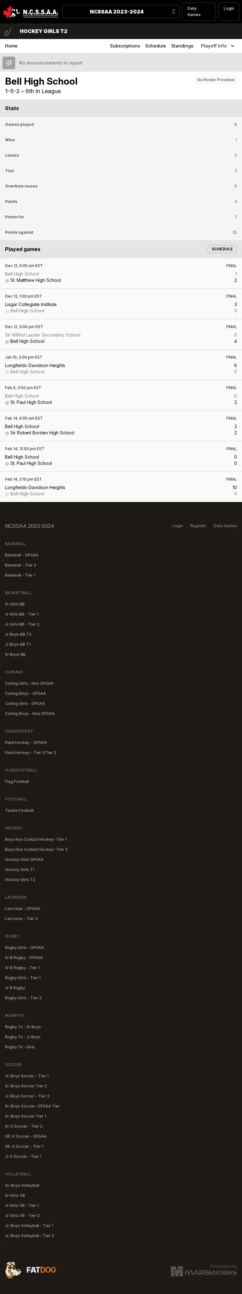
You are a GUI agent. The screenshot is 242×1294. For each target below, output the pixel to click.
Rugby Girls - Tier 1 (23, 977)
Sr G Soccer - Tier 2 (24, 1126)
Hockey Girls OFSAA (24, 859)
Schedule (155, 45)
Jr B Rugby (15, 987)
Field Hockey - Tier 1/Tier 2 (30, 752)
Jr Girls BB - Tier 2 (22, 624)
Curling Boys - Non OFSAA (30, 713)
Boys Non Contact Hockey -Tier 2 (36, 849)
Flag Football (17, 781)
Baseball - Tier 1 (20, 575)
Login (229, 8)
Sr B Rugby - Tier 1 (22, 967)
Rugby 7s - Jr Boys (23, 1037)
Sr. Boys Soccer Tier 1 (25, 1116)
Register (198, 525)
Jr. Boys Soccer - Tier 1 (27, 1076)
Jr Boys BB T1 (18, 644)
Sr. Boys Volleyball (22, 1185)
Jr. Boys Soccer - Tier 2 (27, 1096)
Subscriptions (125, 45)
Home (11, 45)
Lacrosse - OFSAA (22, 908)
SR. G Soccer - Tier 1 (24, 1146)
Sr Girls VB (15, 1195)
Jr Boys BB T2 (18, 634)
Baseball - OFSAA (21, 555)
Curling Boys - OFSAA (25, 693)
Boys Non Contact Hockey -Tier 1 (36, 839)
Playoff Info (214, 45)
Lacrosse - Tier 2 (21, 918)
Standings (182, 45)
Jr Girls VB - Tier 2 (22, 1215)
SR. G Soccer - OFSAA (26, 1136)
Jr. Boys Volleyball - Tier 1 (29, 1225)
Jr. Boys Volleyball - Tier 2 (29, 1235)
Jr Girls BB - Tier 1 (21, 614)
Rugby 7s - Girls (20, 1047)
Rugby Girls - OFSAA (24, 947)
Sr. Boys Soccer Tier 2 (26, 1086)
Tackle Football (19, 810)
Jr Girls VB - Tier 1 (22, 1205)
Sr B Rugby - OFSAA (24, 957)
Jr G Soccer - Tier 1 (23, 1156)
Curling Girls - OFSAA (25, 703)
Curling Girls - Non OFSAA (29, 683)
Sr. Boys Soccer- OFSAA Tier (32, 1106)
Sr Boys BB (15, 654)
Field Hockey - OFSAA (26, 742)
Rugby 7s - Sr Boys (23, 1026)
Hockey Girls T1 (19, 869)
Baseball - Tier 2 (20, 565)
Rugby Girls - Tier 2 (23, 998)
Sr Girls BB (15, 604)
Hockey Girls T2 (20, 879)
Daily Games (194, 11)
